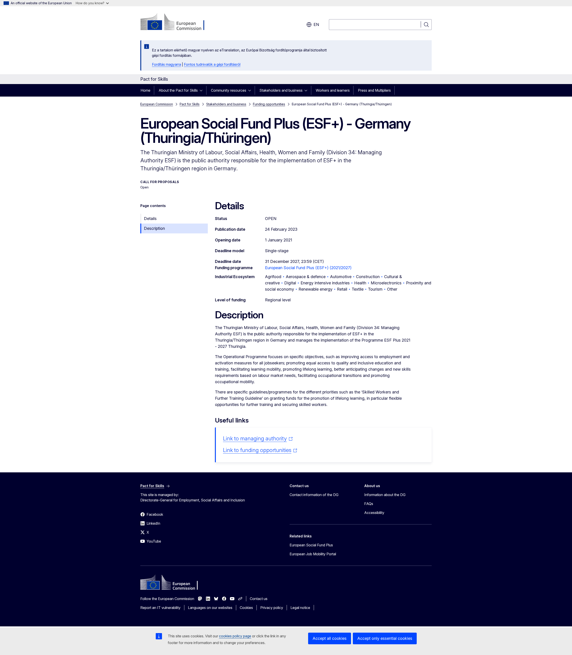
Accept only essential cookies (384, 638)
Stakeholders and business (281, 90)
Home (145, 90)
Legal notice (300, 607)
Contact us (258, 598)
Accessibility (374, 512)
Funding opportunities (269, 104)
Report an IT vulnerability (160, 607)
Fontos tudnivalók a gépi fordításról (212, 64)
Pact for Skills (190, 104)
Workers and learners (333, 90)
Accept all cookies (330, 638)
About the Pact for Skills (178, 90)
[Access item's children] (202, 90)
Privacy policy (271, 607)
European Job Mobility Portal (313, 554)
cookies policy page (235, 636)
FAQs (368, 503)
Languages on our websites (210, 607)
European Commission (156, 104)
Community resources (228, 90)
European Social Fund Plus (311, 545)
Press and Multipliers (374, 90)
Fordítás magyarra (166, 64)
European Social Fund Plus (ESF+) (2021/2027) (308, 267)
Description (154, 228)
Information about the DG (385, 494)
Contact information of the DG (314, 494)
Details (150, 218)
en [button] (316, 24)
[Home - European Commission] (176, 22)
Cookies (246, 607)
